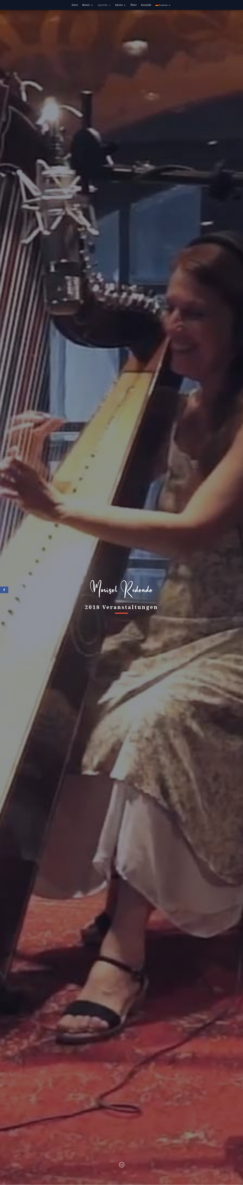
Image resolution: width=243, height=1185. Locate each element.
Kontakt (146, 4)
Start (75, 4)
